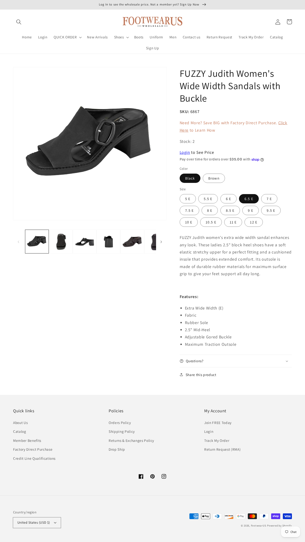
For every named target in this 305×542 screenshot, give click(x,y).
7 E (269, 198)
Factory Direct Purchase (32, 449)
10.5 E (211, 222)
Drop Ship (117, 449)
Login (185, 152)
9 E (250, 210)
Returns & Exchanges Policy (131, 440)
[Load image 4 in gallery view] (108, 241)
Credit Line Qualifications (34, 458)
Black (190, 178)
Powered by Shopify (279, 525)
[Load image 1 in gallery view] (37, 241)
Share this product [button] (201, 374)
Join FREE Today (218, 422)
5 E (187, 198)
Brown (213, 178)
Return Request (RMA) (222, 449)
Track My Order (216, 440)
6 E (228, 198)
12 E (253, 222)
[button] (19, 21)
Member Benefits (27, 440)
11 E (233, 222)
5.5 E (208, 198)
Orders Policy (120, 422)
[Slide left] (18, 241)
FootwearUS (258, 525)
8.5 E (230, 210)
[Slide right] (161, 241)
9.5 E (271, 210)
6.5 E (248, 198)
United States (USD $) (33, 522)
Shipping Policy (122, 431)
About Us (20, 422)
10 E (188, 222)
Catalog (19, 431)
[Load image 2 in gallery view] (61, 241)
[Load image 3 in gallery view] (85, 241)
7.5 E (189, 210)
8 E (209, 210)
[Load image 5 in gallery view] (132, 241)
